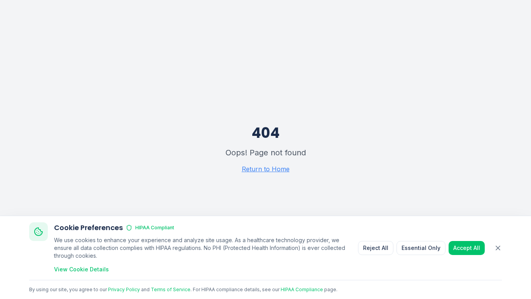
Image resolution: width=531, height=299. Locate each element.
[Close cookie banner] (498, 248)
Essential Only (421, 247)
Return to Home (266, 169)
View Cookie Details (81, 269)
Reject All (375, 247)
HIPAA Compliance (302, 289)
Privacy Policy (124, 289)
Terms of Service (170, 289)
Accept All (466, 247)
